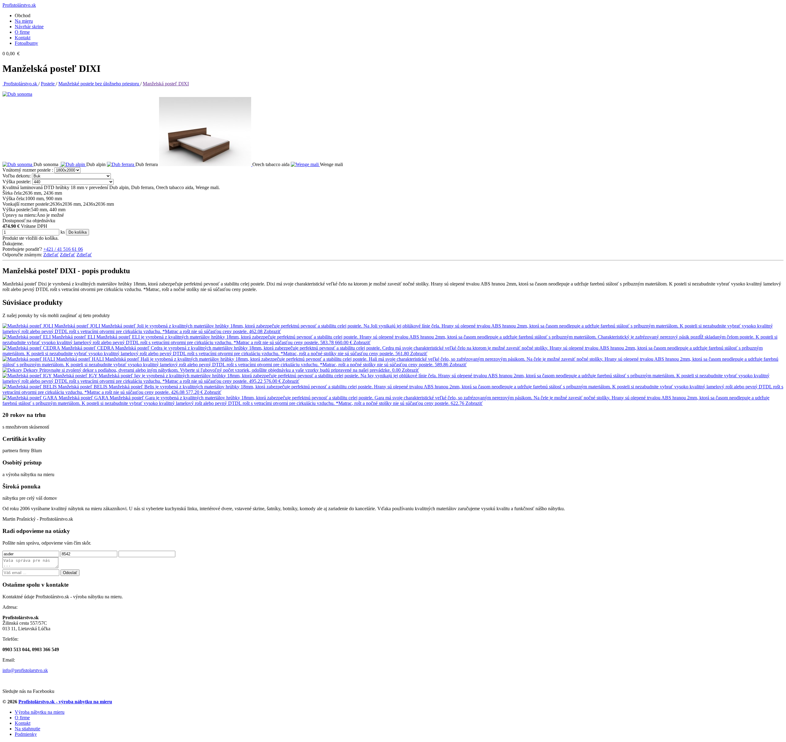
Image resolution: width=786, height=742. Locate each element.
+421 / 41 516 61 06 (63, 249)
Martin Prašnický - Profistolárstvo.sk (37, 519)
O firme (22, 32)
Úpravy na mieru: (19, 215)
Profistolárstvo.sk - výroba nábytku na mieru (65, 701)
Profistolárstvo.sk (20, 83)
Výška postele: (16, 181)
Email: (8, 659)
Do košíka (77, 232)
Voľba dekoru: (16, 175)
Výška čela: (13, 198)
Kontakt (22, 37)
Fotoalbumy (26, 43)
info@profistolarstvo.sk (25, 670)
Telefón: (10, 639)
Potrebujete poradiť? (22, 249)
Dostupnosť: (14, 220)
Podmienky (26, 734)
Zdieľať (51, 254)
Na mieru (24, 21)
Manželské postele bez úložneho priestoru (99, 83)
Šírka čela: (12, 193)
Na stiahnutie (27, 728)
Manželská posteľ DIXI (166, 83)
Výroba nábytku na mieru (39, 712)
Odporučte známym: (22, 254)
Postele (48, 83)
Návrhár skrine (29, 26)
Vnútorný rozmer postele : (27, 170)
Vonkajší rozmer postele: (26, 204)
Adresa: (10, 607)
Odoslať (70, 572)
